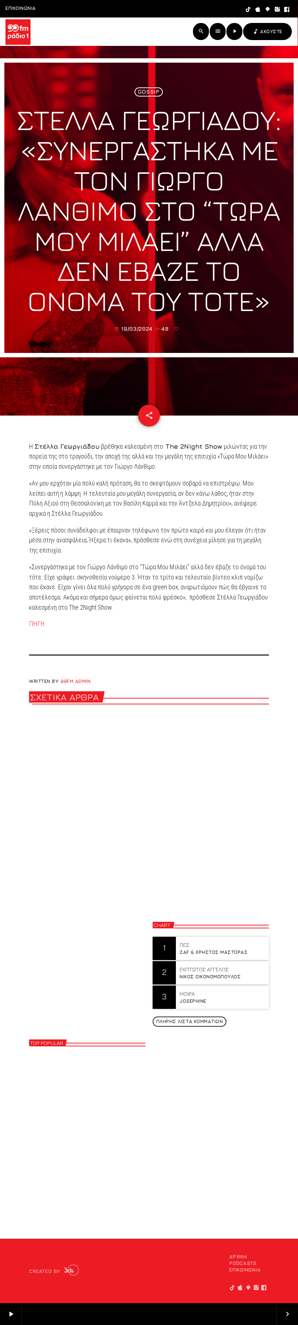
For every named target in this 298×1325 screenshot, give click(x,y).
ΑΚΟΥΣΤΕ (267, 31)
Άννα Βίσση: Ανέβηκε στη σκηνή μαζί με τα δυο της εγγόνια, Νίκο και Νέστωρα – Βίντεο (99, 1189)
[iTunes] (258, 9)
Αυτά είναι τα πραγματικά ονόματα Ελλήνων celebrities (98, 1098)
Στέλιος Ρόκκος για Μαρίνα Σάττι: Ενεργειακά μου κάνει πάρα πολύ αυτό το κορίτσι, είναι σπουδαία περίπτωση (96, 1131)
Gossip (148, 92)
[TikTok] (248, 9)
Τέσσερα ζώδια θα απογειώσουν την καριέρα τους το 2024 (100, 1067)
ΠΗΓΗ (37, 624)
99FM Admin (75, 681)
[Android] (268, 9)
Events (170, 797)
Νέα (42, 797)
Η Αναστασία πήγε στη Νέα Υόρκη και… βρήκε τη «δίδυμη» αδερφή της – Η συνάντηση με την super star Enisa (99, 1161)
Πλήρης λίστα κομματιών (189, 1021)
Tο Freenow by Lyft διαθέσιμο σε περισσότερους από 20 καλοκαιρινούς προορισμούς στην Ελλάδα (84, 830)
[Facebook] (287, 9)
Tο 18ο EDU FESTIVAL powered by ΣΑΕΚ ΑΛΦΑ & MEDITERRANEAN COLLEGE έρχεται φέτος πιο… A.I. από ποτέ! (210, 830)
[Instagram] (277, 9)
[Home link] (18, 31)
